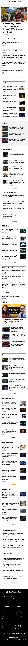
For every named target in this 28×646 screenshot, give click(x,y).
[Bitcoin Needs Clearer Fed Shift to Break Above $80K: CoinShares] (5, 162)
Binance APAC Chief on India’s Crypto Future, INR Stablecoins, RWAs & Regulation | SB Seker (13, 321)
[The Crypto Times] (14, 1)
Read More (14, 118)
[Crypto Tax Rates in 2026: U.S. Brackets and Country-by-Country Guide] (23, 447)
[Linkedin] (18, 626)
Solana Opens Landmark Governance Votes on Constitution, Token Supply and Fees (13, 558)
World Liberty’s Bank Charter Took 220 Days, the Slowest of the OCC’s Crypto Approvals (13, 540)
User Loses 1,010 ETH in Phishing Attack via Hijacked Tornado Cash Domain (17, 387)
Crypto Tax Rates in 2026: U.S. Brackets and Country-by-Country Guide (10, 447)
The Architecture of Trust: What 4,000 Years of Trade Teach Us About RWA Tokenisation (16, 134)
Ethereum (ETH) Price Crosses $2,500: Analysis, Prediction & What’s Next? (16, 367)
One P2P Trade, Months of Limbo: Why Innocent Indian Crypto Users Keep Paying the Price (17, 140)
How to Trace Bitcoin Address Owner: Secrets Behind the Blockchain (9, 478)
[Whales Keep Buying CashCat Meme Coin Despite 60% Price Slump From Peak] (23, 431)
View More (14, 348)
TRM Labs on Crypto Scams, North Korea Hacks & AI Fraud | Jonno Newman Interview (18, 336)
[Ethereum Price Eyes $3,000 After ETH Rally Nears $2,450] (5, 375)
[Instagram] (18, 628)
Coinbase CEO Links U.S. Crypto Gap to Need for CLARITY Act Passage (14, 196)
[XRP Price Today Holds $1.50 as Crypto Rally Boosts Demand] (23, 238)
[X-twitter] (16, 626)
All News (4, 609)
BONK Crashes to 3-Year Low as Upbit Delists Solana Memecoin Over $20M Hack (9, 416)
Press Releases (7, 268)
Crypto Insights (7, 489)
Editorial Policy (19, 613)
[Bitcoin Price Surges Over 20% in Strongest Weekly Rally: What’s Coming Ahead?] (5, 154)
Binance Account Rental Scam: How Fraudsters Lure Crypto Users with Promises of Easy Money (10, 96)
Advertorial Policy (20, 617)
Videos (4, 617)
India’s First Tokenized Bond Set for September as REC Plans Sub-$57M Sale (13, 71)
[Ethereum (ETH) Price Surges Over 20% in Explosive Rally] (5, 381)
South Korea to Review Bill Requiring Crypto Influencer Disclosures (13, 565)
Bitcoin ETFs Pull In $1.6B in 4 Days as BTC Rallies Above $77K (17, 167)
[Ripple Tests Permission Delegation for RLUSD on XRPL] (23, 244)
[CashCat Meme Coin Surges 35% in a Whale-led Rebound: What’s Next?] (23, 423)
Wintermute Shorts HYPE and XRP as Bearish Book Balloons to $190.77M (10, 231)
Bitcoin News (7, 150)
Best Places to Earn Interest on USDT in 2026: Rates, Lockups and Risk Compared (13, 295)
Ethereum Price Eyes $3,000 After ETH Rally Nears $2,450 (17, 374)
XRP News (6, 226)
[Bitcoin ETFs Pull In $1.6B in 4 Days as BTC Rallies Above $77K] (5, 168)
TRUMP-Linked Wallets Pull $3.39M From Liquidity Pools (9, 402)
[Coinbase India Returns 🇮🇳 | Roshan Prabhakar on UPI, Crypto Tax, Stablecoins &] (6, 329)
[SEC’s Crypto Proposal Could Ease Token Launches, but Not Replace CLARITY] (23, 511)
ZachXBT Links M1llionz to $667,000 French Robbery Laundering (12, 43)
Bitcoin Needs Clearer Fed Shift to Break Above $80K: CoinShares (17, 161)
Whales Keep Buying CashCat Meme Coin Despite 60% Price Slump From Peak (9, 431)
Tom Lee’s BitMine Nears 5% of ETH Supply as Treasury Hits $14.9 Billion (12, 49)
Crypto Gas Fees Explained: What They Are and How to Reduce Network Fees (10, 455)
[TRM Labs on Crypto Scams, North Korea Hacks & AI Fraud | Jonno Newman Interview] (6, 337)
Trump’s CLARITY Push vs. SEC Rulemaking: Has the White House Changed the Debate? (10, 503)
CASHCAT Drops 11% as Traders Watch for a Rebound (9, 409)
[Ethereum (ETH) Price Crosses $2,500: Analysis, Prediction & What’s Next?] (5, 367)
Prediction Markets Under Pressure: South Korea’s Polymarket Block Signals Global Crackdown (10, 495)
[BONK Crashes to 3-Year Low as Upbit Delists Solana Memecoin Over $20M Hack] (23, 416)
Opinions (4, 613)
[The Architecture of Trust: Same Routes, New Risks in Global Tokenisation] (5, 128)
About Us (17, 609)
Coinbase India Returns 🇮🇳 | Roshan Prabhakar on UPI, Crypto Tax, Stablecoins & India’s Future (17, 329)
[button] (2, 1)
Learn (3, 615)
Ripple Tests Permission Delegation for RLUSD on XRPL (9, 243)
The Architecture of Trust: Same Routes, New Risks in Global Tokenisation (16, 128)
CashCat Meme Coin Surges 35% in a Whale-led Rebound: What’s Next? (10, 423)
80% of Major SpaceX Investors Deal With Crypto (10, 102)
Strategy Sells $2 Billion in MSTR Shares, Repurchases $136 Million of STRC (14, 56)
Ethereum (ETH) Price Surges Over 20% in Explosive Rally (17, 380)
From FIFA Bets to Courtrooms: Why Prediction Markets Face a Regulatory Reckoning (9, 518)
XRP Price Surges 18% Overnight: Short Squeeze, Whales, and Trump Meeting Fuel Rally (10, 256)
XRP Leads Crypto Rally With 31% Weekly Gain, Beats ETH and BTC (10, 249)
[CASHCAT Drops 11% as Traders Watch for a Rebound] (23, 410)
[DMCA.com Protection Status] (14, 637)
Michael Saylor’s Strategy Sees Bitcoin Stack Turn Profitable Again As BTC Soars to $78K (16, 174)
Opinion (4, 123)
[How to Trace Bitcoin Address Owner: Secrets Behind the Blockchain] (23, 478)
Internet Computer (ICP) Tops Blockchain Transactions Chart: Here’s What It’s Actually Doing (10, 115)
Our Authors (18, 611)
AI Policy (17, 615)
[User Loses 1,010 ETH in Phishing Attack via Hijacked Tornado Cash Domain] (5, 387)
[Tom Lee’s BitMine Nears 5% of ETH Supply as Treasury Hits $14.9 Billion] (5, 360)
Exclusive (6, 83)
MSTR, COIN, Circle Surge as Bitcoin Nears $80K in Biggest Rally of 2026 (13, 577)
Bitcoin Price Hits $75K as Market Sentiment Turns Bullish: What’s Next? (17, 182)
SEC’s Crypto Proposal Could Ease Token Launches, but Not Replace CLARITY (10, 511)
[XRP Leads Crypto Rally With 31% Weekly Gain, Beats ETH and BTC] (23, 250)
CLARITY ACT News (9, 192)
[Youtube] (16, 628)
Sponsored (6, 292)
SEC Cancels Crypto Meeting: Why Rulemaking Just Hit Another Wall (10, 109)
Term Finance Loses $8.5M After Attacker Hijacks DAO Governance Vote (12, 571)
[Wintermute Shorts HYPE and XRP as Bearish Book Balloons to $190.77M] (23, 231)
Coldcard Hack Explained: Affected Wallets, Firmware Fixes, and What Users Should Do (10, 470)
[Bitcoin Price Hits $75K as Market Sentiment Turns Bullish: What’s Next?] (5, 182)
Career (4, 628)
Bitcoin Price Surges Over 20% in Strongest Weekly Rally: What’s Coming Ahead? (17, 154)
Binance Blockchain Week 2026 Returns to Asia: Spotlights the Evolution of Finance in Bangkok (13, 271)
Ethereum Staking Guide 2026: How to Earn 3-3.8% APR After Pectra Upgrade (9, 463)
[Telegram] (20, 626)
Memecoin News (8, 399)
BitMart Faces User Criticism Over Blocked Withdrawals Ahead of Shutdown (13, 534)
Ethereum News (8, 355)
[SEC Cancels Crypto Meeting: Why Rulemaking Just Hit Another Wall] (22, 109)
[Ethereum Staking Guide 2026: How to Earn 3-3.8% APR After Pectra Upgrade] (23, 463)
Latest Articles (7, 442)
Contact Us (5, 626)
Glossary (4, 619)
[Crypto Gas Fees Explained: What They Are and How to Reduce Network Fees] (23, 455)
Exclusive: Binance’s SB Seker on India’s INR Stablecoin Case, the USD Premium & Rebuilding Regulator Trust (10, 89)
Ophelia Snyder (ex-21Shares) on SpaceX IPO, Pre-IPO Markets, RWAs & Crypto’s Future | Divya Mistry (18, 343)
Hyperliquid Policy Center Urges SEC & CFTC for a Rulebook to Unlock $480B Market (13, 63)
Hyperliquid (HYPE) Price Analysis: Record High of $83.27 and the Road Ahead (13, 546)
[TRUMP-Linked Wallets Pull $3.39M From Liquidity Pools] (23, 403)
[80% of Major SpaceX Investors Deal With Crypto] (22, 103)
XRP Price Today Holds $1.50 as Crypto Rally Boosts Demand (9, 237)
